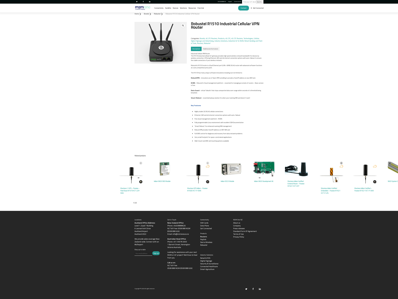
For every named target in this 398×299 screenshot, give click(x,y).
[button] (183, 25)
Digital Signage (206, 260)
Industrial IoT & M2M (236, 41)
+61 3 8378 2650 (180, 241)
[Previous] (139, 178)
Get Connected (206, 228)
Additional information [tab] (210, 49)
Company (237, 225)
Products (221, 38)
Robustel (157, 13)
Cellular (256, 38)
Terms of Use (238, 234)
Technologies (248, 38)
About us (236, 222)
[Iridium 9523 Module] (231, 169)
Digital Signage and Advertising (202, 41)
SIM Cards (204, 222)
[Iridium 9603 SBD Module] (164, 169)
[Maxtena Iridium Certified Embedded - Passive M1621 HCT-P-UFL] (331, 173)
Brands (146, 13)
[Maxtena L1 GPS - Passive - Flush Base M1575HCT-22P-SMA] (131, 173)
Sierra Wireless (206, 242)
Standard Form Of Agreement (245, 231)
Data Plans (204, 225)
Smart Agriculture (207, 269)
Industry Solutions (221, 41)
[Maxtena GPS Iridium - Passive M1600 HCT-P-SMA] (198, 173)
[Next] (259, 178)
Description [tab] (196, 49)
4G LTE (227, 38)
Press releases (239, 228)
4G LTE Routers (211, 38)
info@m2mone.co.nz (181, 234)
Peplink (203, 239)
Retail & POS (205, 258)
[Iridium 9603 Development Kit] (264, 169)
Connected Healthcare (209, 266)
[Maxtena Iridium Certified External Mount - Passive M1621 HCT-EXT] (298, 169)
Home (137, 13)
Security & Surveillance (209, 263)
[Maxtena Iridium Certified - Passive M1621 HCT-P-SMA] (365, 173)
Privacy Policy (238, 236)
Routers (200, 43)
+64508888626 (179, 225)
